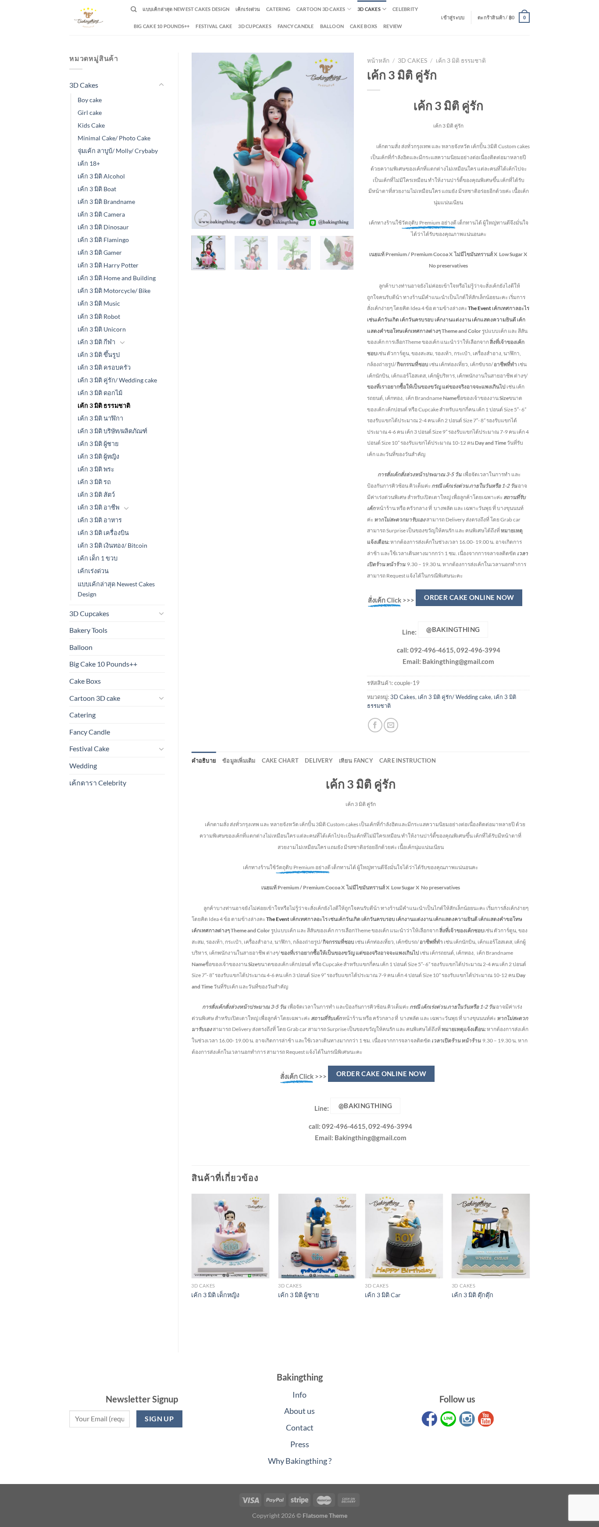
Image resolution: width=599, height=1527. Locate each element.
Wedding (83, 765)
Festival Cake (89, 748)
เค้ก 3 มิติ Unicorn (102, 329)
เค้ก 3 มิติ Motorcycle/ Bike (114, 290)
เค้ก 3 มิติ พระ (96, 469)
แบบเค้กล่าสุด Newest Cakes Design (186, 9)
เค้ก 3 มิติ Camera (101, 214)
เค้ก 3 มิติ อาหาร (100, 520)
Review (392, 26)
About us (299, 1411)
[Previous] (206, 140)
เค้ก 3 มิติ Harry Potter (108, 265)
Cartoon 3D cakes (321, 9)
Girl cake (90, 112)
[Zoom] (202, 218)
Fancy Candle (296, 26)
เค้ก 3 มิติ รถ (94, 481)
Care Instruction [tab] (407, 760)
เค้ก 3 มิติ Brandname (106, 201)
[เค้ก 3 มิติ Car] (404, 1236)
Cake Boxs (363, 26)
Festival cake (214, 26)
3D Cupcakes (254, 26)
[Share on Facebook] (375, 725)
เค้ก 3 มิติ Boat (97, 189)
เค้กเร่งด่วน (247, 9)
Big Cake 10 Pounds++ (161, 26)
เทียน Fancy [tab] (356, 760)
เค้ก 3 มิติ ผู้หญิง (98, 456)
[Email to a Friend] (391, 725)
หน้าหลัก (378, 60)
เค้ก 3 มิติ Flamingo (103, 239)
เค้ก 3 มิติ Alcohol (101, 176)
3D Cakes (369, 9)
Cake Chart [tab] (280, 760)
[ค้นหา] (133, 9)
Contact (300, 1427)
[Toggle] (161, 85)
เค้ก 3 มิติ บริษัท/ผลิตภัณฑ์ (112, 431)
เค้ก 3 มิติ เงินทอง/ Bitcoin (112, 545)
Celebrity (405, 9)
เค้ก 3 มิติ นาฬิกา (100, 418)
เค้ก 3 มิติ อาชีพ (98, 507)
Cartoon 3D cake (94, 698)
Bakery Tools (88, 630)
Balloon (332, 26)
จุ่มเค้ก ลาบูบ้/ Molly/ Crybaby (118, 150)
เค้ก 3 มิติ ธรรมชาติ (104, 405)
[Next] (340, 140)
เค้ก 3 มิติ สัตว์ (96, 494)
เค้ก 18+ (89, 163)
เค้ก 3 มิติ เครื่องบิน (103, 532)
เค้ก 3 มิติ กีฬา (96, 342)
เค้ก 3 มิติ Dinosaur (103, 227)
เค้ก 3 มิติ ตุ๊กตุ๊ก (472, 1295)
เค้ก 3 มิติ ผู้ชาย (98, 443)
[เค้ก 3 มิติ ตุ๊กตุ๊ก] (491, 1236)
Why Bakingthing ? (300, 1461)
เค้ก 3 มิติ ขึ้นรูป (99, 354)
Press (299, 1444)
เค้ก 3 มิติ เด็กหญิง (215, 1295)
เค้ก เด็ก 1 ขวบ (98, 558)
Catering (278, 9)
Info (299, 1394)
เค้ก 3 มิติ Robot (99, 316)
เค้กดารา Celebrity (97, 782)
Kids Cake (91, 125)
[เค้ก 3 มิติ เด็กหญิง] (230, 1236)
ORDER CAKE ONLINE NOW (469, 597)
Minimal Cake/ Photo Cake (114, 138)
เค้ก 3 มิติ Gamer (100, 252)
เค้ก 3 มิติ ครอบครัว (104, 367)
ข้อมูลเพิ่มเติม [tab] (239, 760)
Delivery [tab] (319, 760)
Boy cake (90, 99)
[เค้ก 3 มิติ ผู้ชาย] (317, 1236)
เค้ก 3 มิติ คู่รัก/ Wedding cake (117, 380)
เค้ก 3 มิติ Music (99, 303)
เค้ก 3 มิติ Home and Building (117, 278)
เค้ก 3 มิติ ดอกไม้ (100, 392)
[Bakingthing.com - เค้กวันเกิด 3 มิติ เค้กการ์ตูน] (93, 17)
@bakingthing (453, 629)
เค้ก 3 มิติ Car (383, 1295)
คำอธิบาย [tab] (204, 760)
